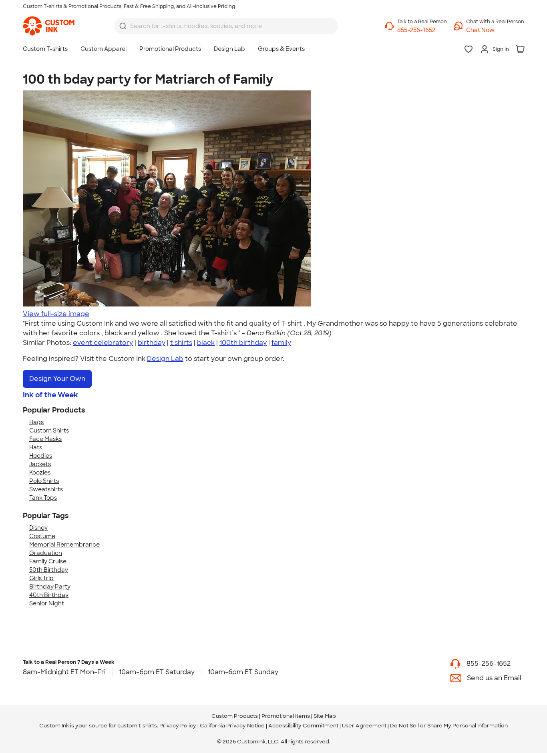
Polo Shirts (44, 481)
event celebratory (103, 342)
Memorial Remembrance (64, 544)
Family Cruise (47, 561)
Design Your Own (57, 378)
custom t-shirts (137, 725)
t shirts (181, 342)
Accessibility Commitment (303, 725)
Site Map (325, 716)
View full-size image (56, 314)
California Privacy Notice (232, 725)
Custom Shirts (49, 430)
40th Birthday (48, 595)
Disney (38, 527)
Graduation (45, 553)
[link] (48, 26)
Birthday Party (49, 586)
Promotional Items (285, 716)
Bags (36, 422)
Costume (42, 536)
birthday (151, 342)
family (281, 342)
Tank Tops (43, 497)
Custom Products (234, 716)
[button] (495, 30)
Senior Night (46, 603)
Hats (35, 447)
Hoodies (40, 455)
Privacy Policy (177, 725)
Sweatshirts (46, 489)
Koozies (39, 472)
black (206, 342)
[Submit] (123, 26)
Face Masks (45, 439)
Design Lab (165, 358)
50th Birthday (48, 569)
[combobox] (226, 26)
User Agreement (364, 725)
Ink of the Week (50, 395)
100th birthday (243, 342)
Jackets (40, 464)
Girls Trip (41, 578)
